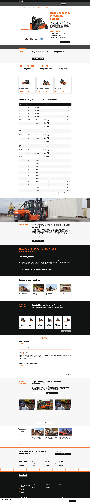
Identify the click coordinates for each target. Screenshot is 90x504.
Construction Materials (50, 294)
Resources (60, 46)
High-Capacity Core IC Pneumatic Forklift (30, 325)
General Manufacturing (37, 294)
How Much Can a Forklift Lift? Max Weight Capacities (51, 438)
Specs (22, 46)
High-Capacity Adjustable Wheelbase (66, 325)
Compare (37, 46)
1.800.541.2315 (22, 489)
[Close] (88, 501)
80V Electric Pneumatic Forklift (49, 325)
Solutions (61, 461)
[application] (38, 435)
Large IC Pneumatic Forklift (39, 325)
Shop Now (33, 465)
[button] (66, 375)
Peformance (29, 46)
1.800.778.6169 (22, 492)
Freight (62, 293)
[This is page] (71, 444)
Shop (33, 461)
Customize (65, 500)
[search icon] (70, 451)
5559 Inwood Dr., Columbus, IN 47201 (24, 483)
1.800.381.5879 (22, 486)
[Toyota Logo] (21, 1)
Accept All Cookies (72, 500)
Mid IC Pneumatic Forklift (57, 325)
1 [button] (68, 374)
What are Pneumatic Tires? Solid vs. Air (36, 438)
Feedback (45, 46)
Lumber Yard (23, 293)
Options (52, 46)
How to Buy (67, 46)
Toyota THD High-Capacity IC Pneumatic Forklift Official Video (64, 438)
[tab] (22, 4)
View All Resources (22, 434)
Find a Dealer (63, 453)
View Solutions (61, 465)
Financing (47, 461)
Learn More (47, 465)
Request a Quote (23, 461)
